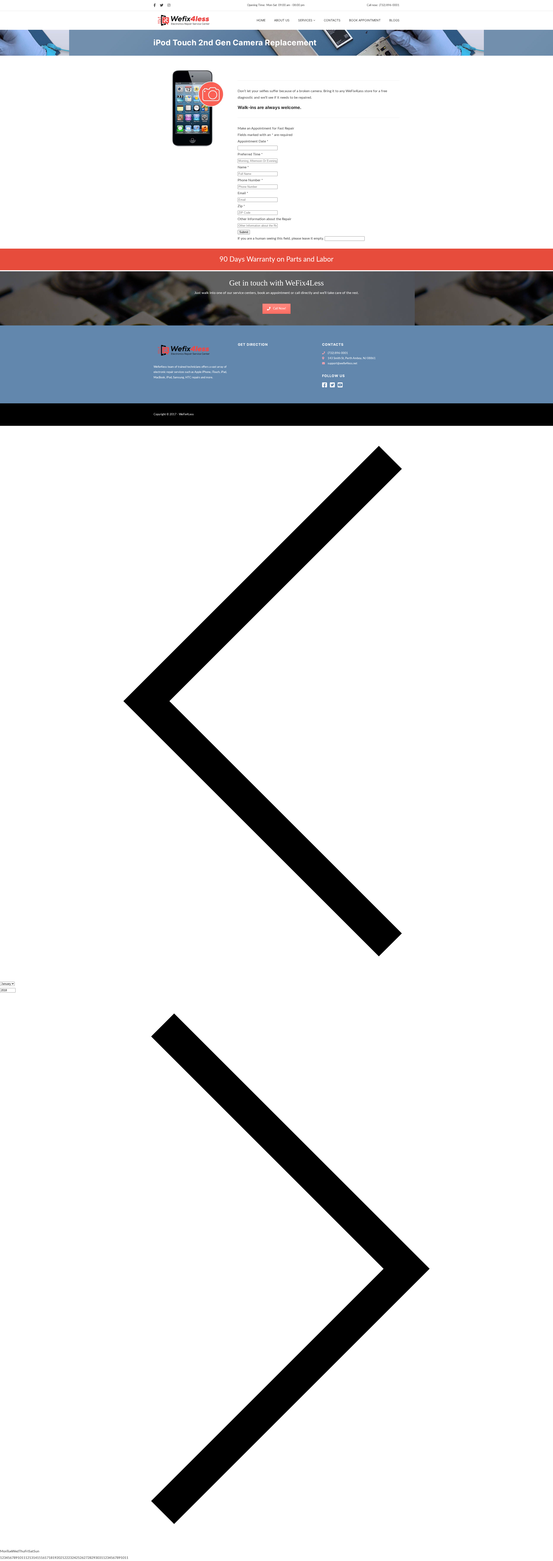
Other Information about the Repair (264, 219)
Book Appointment (365, 20)
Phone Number (250, 180)
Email (243, 193)
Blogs (394, 20)
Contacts (332, 20)
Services (305, 20)
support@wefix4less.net (342, 363)
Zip (241, 206)
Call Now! (279, 308)
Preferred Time (250, 154)
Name (243, 167)
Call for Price (249, 75)
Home (261, 20)
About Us (281, 20)
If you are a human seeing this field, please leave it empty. (281, 238)
